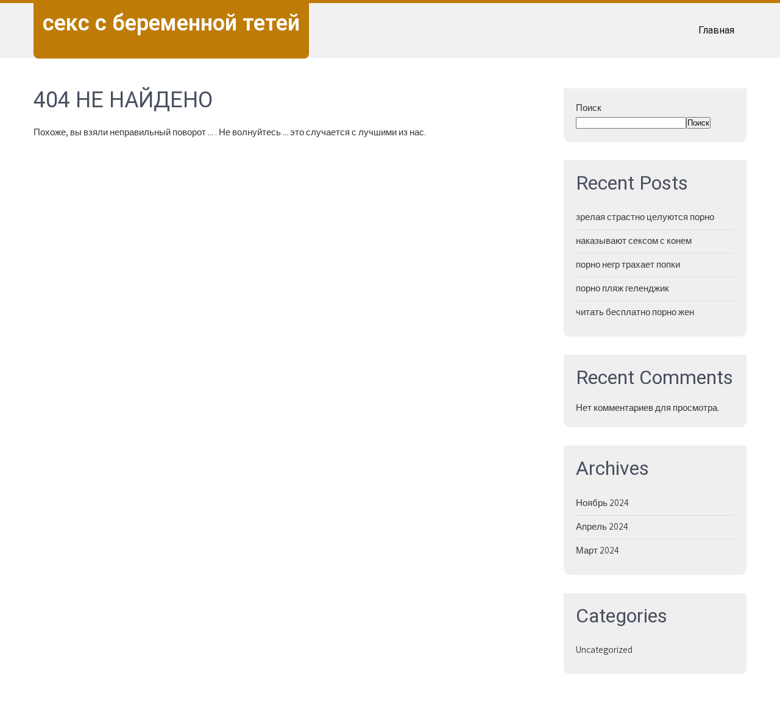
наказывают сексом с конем (634, 240)
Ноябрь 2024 (602, 502)
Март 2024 (597, 550)
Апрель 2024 (602, 526)
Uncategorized (604, 649)
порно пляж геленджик (622, 288)
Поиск (588, 107)
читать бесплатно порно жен (635, 312)
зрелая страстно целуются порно (645, 217)
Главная (716, 30)
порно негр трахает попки (628, 264)
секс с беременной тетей (171, 23)
